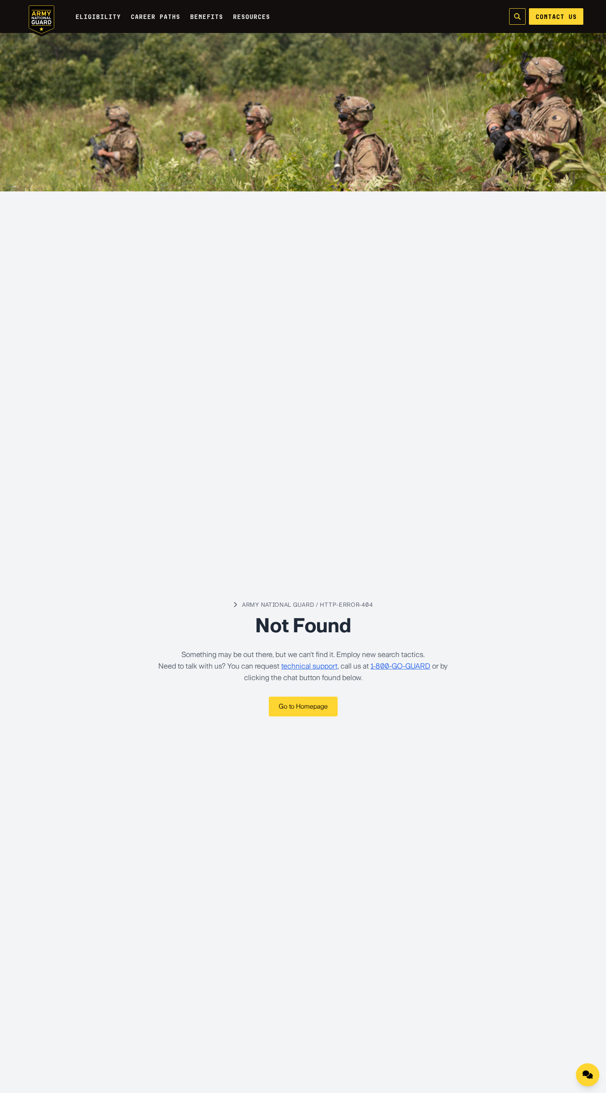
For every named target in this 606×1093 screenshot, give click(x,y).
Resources (251, 16)
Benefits (206, 16)
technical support (309, 666)
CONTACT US (556, 16)
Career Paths (155, 16)
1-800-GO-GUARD (400, 666)
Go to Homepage (303, 706)
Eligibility (98, 16)
